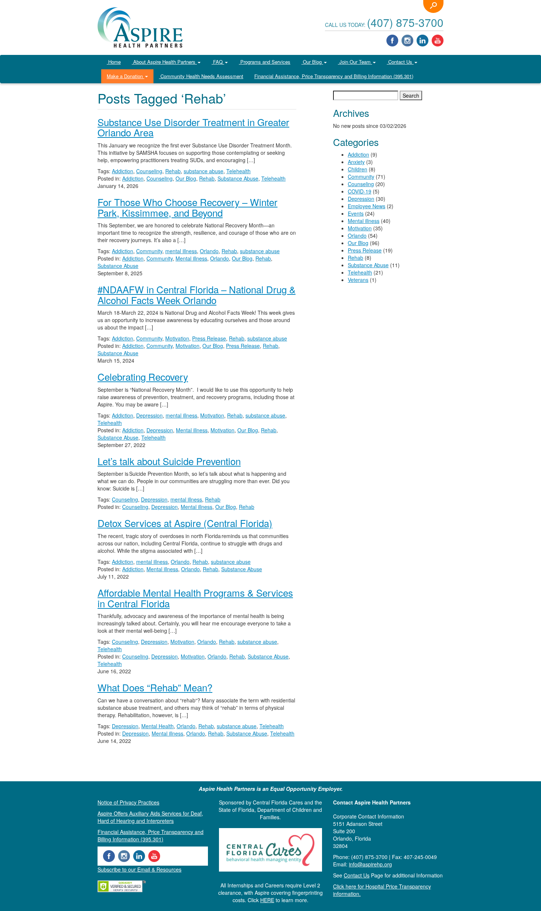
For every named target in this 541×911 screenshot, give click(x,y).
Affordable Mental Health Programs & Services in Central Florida (195, 598)
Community (149, 251)
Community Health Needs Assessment (201, 76)
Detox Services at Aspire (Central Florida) (185, 523)
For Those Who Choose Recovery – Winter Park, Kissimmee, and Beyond (187, 207)
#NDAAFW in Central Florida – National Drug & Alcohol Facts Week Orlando (197, 294)
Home (114, 61)
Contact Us (400, 61)
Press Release (209, 338)
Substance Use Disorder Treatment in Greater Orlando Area (193, 127)
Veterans (358, 279)
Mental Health (157, 726)
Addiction (122, 171)
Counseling (149, 171)
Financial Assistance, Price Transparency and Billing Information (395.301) (333, 76)
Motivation (177, 338)
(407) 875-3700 (405, 22)
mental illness (181, 251)
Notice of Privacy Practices (128, 802)
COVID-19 (359, 191)
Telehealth (238, 171)
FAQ (218, 61)
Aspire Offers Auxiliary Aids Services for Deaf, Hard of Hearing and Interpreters (150, 817)
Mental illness (191, 258)
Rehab (173, 171)
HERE (267, 900)
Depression (149, 415)
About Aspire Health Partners (164, 61)
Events (356, 213)
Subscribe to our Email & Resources (139, 869)
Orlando (209, 251)
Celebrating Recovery (143, 376)
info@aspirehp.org (370, 864)
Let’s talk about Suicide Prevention (169, 461)
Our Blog (312, 61)
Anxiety (356, 161)
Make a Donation (125, 76)
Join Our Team (355, 61)
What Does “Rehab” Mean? (155, 687)
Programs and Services (264, 61)
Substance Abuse (238, 178)
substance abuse (203, 171)
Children (357, 169)
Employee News (366, 206)
